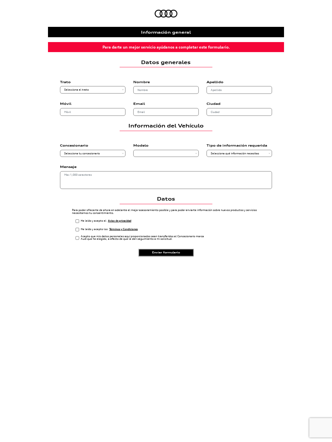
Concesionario (74, 145)
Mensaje (68, 167)
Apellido (215, 82)
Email (139, 103)
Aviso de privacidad (119, 220)
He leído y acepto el (106, 220)
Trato (65, 82)
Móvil (65, 103)
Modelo (140, 145)
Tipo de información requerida (237, 145)
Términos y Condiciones (123, 229)
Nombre (141, 82)
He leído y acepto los (109, 229)
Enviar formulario (166, 252)
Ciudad (213, 103)
